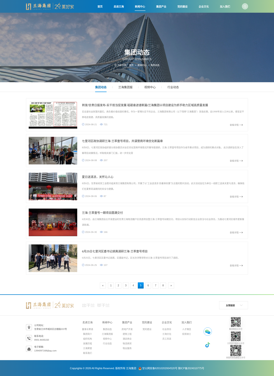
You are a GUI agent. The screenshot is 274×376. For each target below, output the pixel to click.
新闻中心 (140, 6)
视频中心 (150, 87)
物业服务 (127, 348)
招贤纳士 (186, 334)
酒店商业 (127, 338)
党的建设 (182, 6)
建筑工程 (127, 334)
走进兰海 (119, 6)
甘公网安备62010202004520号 (159, 368)
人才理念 (186, 329)
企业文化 (204, 6)
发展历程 (87, 343)
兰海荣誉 (87, 348)
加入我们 (225, 6)
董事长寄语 (87, 329)
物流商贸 (127, 343)
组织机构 (87, 338)
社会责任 (166, 329)
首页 (100, 6)
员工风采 (166, 338)
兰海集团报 (125, 87)
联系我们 (87, 353)
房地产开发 (127, 329)
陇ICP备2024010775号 (191, 368)
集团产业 (161, 6)
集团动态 (155, 65)
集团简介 (87, 334)
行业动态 (173, 87)
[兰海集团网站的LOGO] (50, 6)
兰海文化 (166, 334)
